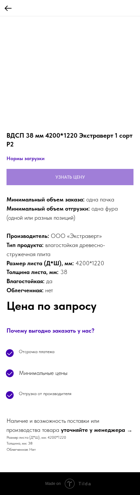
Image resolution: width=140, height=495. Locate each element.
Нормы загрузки (26, 158)
